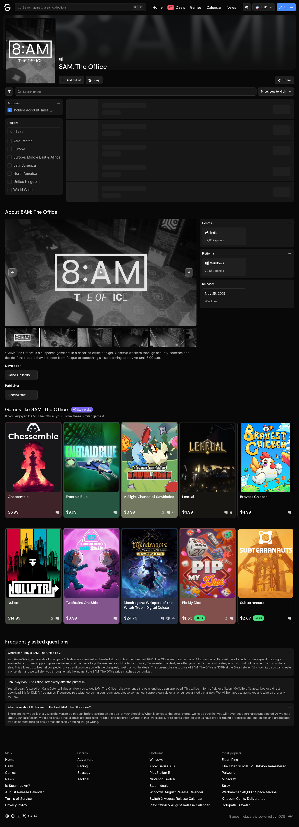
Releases (208, 284)
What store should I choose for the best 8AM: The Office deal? (49, 707)
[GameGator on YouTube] (18, 816)
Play (97, 80)
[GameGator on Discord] (247, 7)
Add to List (74, 80)
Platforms (208, 253)
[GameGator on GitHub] (36, 816)
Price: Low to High (273, 91)
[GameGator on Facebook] (13, 816)
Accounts (14, 103)
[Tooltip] (51, 110)
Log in (288, 7)
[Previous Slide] (12, 272)
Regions (13, 122)
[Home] (7, 7)
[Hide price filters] (9, 91)
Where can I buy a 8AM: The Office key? (35, 652)
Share (287, 80)
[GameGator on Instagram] (7, 816)
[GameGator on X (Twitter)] (24, 816)
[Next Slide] (189, 272)
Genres (207, 223)
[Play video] (101, 272)
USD (264, 7)
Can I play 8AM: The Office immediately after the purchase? (47, 682)
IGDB (281, 816)
